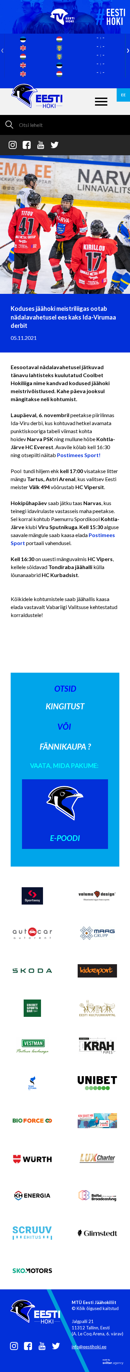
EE (123, 94)
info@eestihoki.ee (89, 1346)
